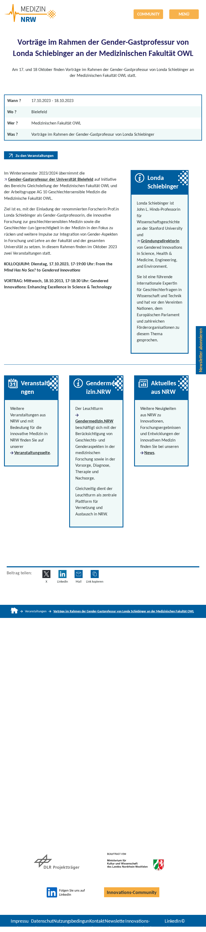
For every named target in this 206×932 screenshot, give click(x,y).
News (149, 452)
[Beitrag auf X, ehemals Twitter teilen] (46, 574)
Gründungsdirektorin (160, 240)
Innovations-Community (132, 892)
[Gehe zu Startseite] (14, 611)
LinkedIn (173, 921)
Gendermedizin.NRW (94, 421)
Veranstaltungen (35, 611)
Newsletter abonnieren (201, 350)
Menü (184, 14)
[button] (95, 574)
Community (148, 14)
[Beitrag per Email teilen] (79, 574)
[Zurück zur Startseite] (103, 9)
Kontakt (97, 921)
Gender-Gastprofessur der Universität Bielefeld (50, 179)
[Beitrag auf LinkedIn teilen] (62, 574)
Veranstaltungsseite (32, 452)
